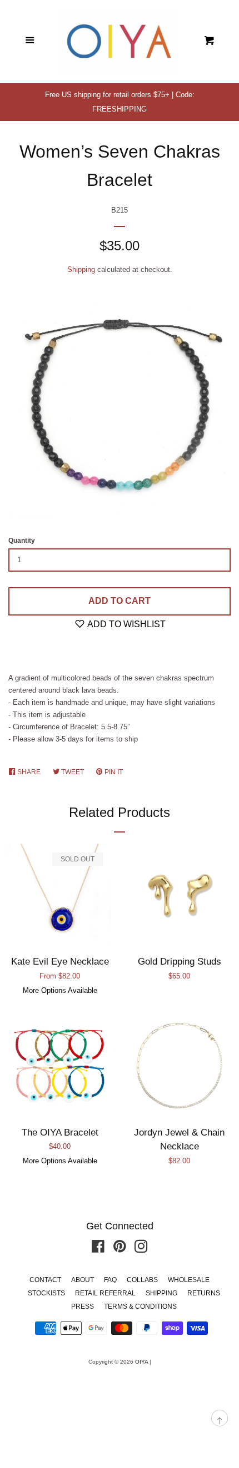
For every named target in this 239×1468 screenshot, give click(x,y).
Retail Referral (105, 1293)
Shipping (81, 269)
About (82, 1280)
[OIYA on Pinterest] (120, 1249)
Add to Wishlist (126, 624)
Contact (45, 1280)
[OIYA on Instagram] (141, 1249)
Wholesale (189, 1280)
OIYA (141, 1362)
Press (82, 1306)
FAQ (110, 1280)
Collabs (142, 1280)
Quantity (21, 540)
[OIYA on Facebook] (98, 1249)
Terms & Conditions (140, 1306)
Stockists (46, 1293)
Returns (203, 1293)
